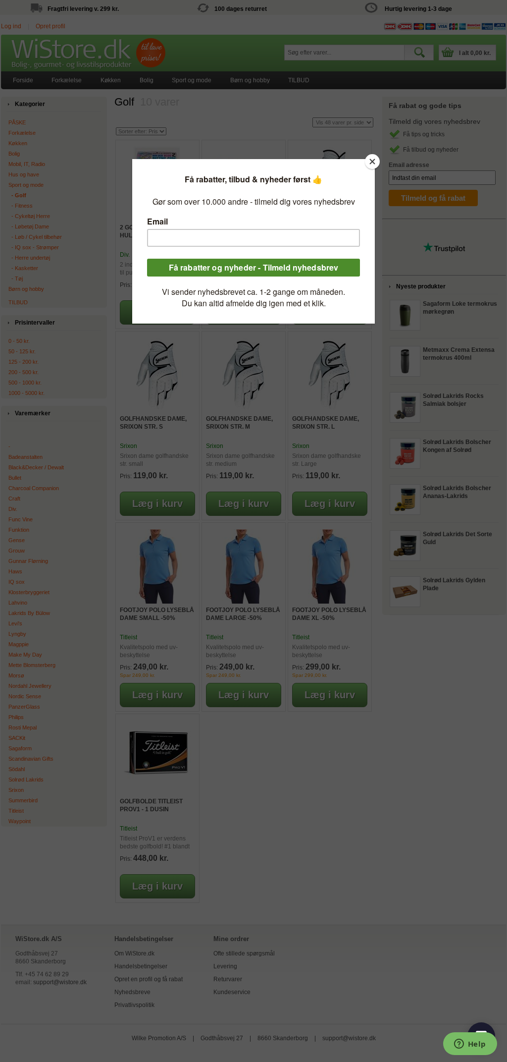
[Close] (372, 161)
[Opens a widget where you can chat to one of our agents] (470, 1044)
